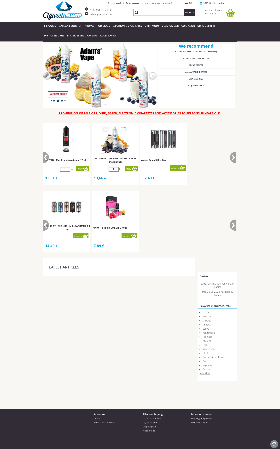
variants (175, 168)
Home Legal (115, 2)
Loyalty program (150, 422)
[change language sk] (186, 3)
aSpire (206, 328)
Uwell (205, 344)
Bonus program (132, 2)
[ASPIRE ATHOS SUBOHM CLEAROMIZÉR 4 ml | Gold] (66, 207)
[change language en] (191, 3)
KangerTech (209, 332)
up (274, 444)
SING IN (207, 3)
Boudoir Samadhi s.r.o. (214, 357)
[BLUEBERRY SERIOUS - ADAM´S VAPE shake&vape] (114, 139)
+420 (101, 9)
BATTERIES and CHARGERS (82, 35)
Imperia (206, 324)
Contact (168, 2)
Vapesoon (208, 365)
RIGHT (153, 76)
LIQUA (206, 312)
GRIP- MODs (152, 25)
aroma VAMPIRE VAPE (196, 71)
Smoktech (208, 369)
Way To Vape (209, 348)
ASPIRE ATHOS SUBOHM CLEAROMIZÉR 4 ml (67, 227)
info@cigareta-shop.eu (101, 14)
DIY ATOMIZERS (206, 25)
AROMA (89, 25)
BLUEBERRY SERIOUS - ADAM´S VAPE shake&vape (115, 160)
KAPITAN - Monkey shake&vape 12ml (65, 160)
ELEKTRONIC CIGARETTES (196, 58)
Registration (219, 3)
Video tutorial (149, 430)
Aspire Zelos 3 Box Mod (154, 160)
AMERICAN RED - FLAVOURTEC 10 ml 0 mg (196, 51)
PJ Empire (207, 336)
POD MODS (103, 25)
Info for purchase (152, 2)
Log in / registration (152, 418)
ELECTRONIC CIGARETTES (127, 25)
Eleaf (205, 353)
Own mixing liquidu (200, 422)
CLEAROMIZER (170, 25)
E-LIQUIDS (50, 25)
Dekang (206, 320)
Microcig (207, 340)
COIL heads (188, 25)
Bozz (205, 361)
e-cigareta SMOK (196, 85)
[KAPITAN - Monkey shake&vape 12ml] (66, 139)
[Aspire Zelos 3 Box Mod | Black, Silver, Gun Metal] (163, 139)
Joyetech (207, 316)
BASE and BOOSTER (70, 25)
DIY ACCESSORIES (54, 35)
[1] (95, 104)
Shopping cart (149, 426)
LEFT (47, 76)
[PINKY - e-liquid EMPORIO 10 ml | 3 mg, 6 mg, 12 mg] (115, 207)
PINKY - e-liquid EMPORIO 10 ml (110, 227)
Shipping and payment (202, 418)
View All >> (205, 373)
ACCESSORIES (108, 35)
